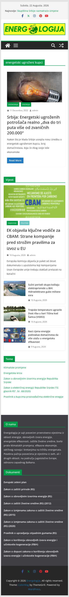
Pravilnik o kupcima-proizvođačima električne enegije (33, 396)
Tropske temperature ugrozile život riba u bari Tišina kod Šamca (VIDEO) (45, 313)
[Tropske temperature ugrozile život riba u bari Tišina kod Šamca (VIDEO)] (14, 316)
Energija (26, 104)
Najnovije (12, 223)
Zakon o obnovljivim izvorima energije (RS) (28, 496)
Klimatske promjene (15, 367)
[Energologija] (8, 45)
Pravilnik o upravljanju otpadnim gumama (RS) (30, 533)
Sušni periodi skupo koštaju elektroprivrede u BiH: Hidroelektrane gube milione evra (44, 290)
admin (35, 110)
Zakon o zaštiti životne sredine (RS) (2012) (27, 503)
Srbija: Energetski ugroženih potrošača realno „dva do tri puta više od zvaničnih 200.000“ (34, 124)
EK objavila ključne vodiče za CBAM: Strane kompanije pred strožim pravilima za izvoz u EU (33, 239)
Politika (24, 223)
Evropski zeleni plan (15, 482)
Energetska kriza (13, 373)
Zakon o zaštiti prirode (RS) (19, 489)
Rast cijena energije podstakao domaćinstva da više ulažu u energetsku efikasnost (39, 12)
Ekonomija (13, 104)
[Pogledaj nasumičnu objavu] (61, 45)
